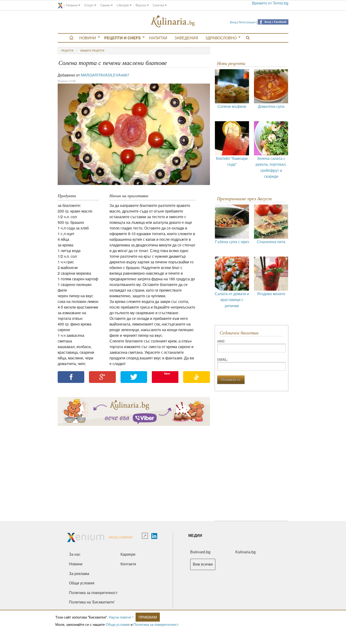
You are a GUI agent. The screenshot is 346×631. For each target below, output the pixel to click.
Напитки (158, 37)
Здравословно (221, 37)
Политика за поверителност (156, 624)
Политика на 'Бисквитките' (92, 602)
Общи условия (118, 624)
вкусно (141, 5)
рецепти (67, 50)
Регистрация (247, 22)
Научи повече (120, 617)
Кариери (128, 554)
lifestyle (123, 5)
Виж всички (203, 564)
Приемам (148, 617)
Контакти (128, 564)
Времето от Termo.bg (270, 3)
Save (167, 373)
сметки (158, 5)
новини (72, 5)
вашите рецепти (92, 50)
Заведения (186, 37)
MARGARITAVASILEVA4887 (105, 75)
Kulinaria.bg (245, 552)
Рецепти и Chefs (122, 37)
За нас (74, 554)
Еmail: (222, 359)
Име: (221, 341)
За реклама (79, 574)
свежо (105, 5)
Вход (233, 22)
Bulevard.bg (200, 552)
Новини (87, 37)
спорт (89, 5)
